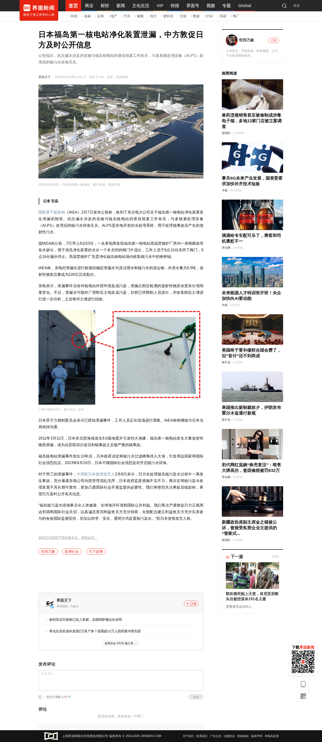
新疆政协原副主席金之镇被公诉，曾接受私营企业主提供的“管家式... (249, 528)
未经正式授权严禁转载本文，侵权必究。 (68, 538)
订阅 (193, 604)
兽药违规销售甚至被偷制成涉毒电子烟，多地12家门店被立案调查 (252, 121)
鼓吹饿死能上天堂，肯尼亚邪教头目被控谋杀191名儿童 (252, 596)
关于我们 (188, 736)
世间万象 (48, 551)
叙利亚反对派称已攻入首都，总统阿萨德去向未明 (85, 619)
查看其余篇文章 (119, 643)
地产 (114, 16)
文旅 (183, 16)
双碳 (223, 16)
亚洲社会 (72, 551)
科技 (74, 16)
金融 (87, 16)
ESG (209, 16)
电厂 (236, 16)
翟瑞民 (226, 133)
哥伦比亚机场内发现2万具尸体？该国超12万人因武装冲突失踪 (95, 631)
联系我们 (202, 736)
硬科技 (168, 16)
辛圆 (224, 190)
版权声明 (256, 736)
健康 (140, 16)
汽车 (127, 16)
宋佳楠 (226, 247)
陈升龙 (226, 362)
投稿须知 (243, 736)
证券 (100, 16)
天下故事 (96, 551)
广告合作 (215, 736)
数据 (196, 16)
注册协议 (229, 736)
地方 (153, 16)
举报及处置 (272, 736)
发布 (196, 697)
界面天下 (44, 77)
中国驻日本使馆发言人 (96, 474)
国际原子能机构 (51, 212)
